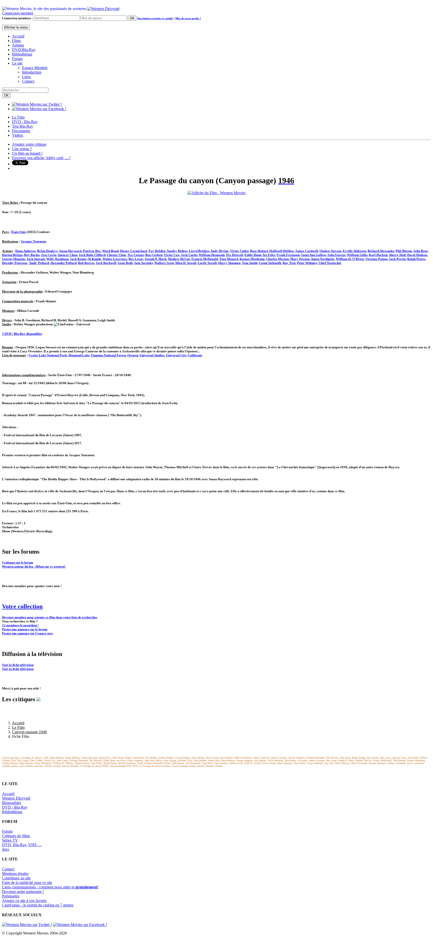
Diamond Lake (78, 355)
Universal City (176, 355)
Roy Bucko (32, 255)
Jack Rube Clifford (92, 255)
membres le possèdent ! (20, 625)
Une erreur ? (22, 149)
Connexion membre (17, 13)
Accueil (18, 36)
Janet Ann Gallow (313, 255)
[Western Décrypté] (103, 7)
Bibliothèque (22, 54)
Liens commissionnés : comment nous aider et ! (50, 887)
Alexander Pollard (63, 263)
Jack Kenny (78, 259)
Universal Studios (152, 355)
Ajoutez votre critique (29, 144)
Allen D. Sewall (185, 263)
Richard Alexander (381, 251)
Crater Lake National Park (48, 355)
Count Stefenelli (270, 263)
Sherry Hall (397, 255)
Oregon (132, 355)
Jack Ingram (36, 259)
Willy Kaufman (57, 259)
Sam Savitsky (143, 263)
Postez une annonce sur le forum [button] (24, 629)
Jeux (5, 849)
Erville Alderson (354, 251)
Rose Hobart (259, 251)
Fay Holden (157, 251)
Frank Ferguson (288, 255)
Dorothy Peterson (14, 263)
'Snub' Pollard (38, 263)
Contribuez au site (16, 878)
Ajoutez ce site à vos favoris (24, 900)
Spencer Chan (67, 255)
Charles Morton (277, 259)
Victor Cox (171, 255)
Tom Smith (249, 263)
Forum (17, 59)
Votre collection (22, 606)
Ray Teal (289, 263)
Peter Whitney (307, 263)
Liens (26, 77)
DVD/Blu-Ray (24, 50)
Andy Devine (219, 251)
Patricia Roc (92, 251)
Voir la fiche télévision (18, 665)
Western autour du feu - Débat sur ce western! (33, 566)
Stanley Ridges (177, 251)
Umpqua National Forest (108, 355)
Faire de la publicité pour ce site (27, 882)
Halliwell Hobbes (281, 251)
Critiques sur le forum (17, 562)
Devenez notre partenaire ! (23, 891)
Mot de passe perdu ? (188, 18)
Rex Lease (136, 259)
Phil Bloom (404, 251)
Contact (28, 81)
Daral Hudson (417, 255)
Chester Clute (116, 255)
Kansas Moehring (252, 259)
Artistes (18, 45)
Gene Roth (125, 263)
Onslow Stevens (330, 251)
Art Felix (268, 255)
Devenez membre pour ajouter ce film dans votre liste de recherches (49, 617)
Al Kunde (94, 259)
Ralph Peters (416, 259)
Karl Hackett (378, 255)
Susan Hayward (70, 251)
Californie (195, 355)
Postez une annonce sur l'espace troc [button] (27, 633)
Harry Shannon (229, 263)
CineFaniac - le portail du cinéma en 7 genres (37, 905)
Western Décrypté (16, 798)
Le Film (18, 117)
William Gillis (357, 255)
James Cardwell (306, 251)
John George (336, 255)
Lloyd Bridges (199, 251)
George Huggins (13, 259)
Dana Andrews (25, 251)
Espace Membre (35, 68)
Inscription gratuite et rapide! (155, 18)
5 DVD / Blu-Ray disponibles (22, 334)
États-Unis (18, 232)
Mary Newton (299, 259)
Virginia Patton (376, 259)
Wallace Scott (164, 263)
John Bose (420, 251)
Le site (17, 63)
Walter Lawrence (114, 259)
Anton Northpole (322, 259)
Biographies (11, 803)
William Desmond (211, 255)
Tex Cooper (136, 255)
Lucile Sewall (207, 263)
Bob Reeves (86, 263)
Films (16, 41)
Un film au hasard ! (27, 153)
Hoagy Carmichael (133, 251)
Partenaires (10, 896)
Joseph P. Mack (155, 259)
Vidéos (17, 135)
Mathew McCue (179, 259)
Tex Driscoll (234, 255)
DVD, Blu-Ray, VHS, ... (22, 845)
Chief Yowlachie (329, 263)
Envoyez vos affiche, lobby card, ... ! (41, 158)
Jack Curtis (189, 255)
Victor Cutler (239, 251)
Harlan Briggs (12, 255)
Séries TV (10, 840)
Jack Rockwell (106, 263)
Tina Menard (228, 259)
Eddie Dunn (253, 255)
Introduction (31, 72)
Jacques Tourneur (33, 241)
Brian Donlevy (47, 251)
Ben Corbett (153, 255)
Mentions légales (15, 873)
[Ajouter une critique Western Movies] (39, 699)
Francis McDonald (204, 259)
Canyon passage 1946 (29, 732)
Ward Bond (110, 251)
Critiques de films (16, 836)
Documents (21, 131)
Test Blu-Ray (22, 126)
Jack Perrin (397, 259)
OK (132, 18)
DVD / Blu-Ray (25, 122)
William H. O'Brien (350, 259)
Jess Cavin (48, 255)
